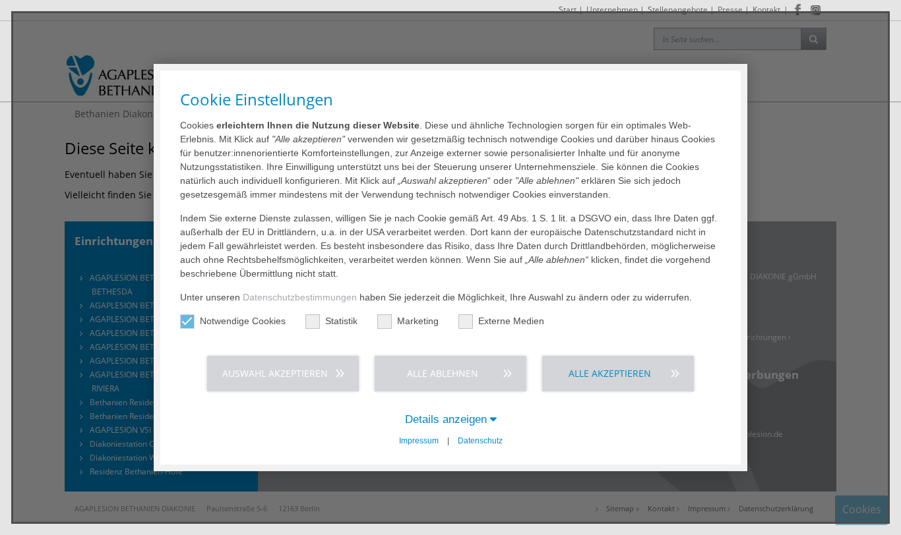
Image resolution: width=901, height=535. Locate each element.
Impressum (419, 440)
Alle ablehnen (442, 373)
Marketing (418, 321)
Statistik (341, 321)
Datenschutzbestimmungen (300, 297)
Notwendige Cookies (243, 321)
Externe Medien (511, 321)
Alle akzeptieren (610, 373)
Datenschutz (480, 440)
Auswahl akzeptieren (275, 373)
